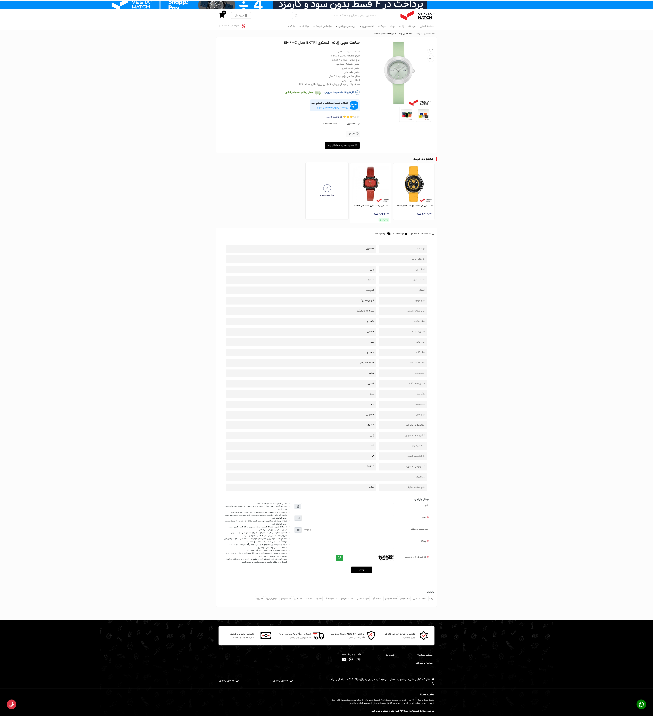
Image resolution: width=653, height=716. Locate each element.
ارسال (362, 570)
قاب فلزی (298, 598)
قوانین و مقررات (424, 663)
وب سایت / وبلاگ (420, 529)
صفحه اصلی (427, 26)
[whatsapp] (351, 660)
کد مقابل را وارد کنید (415, 557)
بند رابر (319, 598)
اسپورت (259, 598)
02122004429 (226, 681)
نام (427, 505)
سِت (392, 26)
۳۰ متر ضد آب (331, 598)
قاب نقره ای (286, 598)
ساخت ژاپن (404, 598)
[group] (327, 191)
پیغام (423, 541)
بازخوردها (381, 234)
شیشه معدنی (363, 598)
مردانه (412, 26)
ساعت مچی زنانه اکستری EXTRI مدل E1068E (371, 205)
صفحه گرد (376, 598)
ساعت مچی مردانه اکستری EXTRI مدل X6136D (414, 205)
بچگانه (382, 26)
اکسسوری (368, 26)
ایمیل (423, 517)
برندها (305, 26)
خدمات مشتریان (425, 655)
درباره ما (390, 655)
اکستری (351, 124)
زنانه (401, 26)
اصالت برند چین (419, 598)
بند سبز (309, 598)
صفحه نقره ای (390, 598)
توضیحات (398, 234)
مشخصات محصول (420, 234)
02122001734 (280, 681)
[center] (296, 15)
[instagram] (357, 660)
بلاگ (292, 26)
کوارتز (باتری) (271, 598)
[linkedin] (344, 660)
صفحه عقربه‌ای (347, 598)
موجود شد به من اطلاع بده (341, 145)
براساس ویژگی (346, 26)
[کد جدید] (339, 558)
